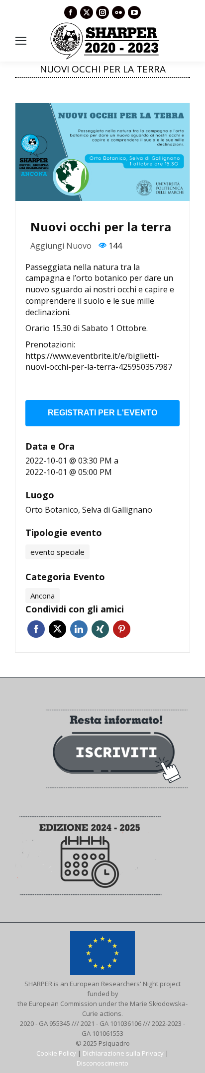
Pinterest (121, 629)
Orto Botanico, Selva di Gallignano (88, 509)
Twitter (57, 629)
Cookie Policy (56, 1053)
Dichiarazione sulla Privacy (123, 1053)
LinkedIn (79, 629)
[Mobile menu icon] (21, 41)
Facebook (36, 629)
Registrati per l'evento (102, 412)
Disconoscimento (102, 1063)
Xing (100, 629)
